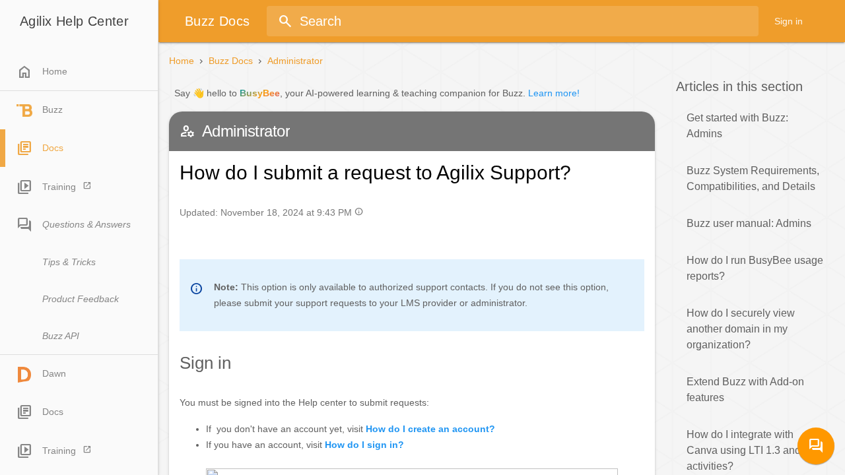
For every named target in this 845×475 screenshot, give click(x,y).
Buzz (52, 109)
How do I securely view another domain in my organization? (741, 328)
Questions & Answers (86, 224)
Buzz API (60, 336)
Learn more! (554, 93)
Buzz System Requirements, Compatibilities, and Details (753, 178)
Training (59, 186)
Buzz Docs (231, 60)
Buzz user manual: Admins (749, 223)
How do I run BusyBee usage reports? (755, 268)
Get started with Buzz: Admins (737, 125)
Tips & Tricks (69, 262)
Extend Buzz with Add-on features (745, 389)
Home (42, 72)
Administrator (295, 60)
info (359, 211)
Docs (52, 147)
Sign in (788, 21)
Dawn (54, 373)
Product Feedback (80, 299)
